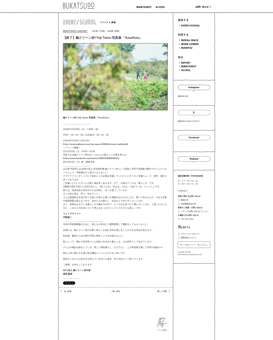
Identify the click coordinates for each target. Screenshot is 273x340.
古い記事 (67, 291)
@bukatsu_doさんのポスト (189, 121)
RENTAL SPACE (189, 40)
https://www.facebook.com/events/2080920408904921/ (91, 158)
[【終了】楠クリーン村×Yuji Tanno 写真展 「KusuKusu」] (115, 76)
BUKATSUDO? (144, 7)
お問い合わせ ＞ (203, 7)
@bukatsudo (183, 96)
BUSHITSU (186, 48)
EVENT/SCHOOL (190, 26)
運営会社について (188, 237)
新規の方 (185, 200)
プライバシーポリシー (190, 234)
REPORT (186, 63)
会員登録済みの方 (188, 204)
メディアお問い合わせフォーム (194, 211)
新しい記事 (162, 291)
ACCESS (160, 7)
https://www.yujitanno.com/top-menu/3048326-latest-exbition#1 (95, 144)
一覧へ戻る (115, 291)
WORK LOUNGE (190, 44)
